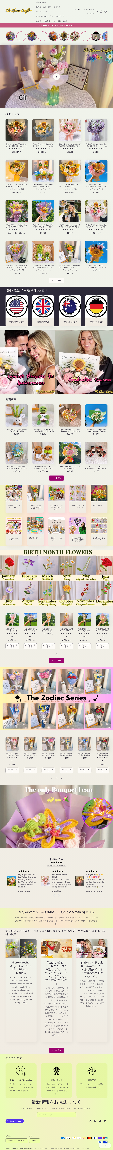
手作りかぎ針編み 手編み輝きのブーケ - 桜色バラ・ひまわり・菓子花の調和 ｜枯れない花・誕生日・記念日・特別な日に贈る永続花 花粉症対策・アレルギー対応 (16, 145)
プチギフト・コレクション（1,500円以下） (35, 507)
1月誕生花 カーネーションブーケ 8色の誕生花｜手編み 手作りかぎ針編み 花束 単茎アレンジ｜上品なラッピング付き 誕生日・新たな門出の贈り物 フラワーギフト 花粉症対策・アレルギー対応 (12, 630)
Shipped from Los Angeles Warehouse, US (16, 321)
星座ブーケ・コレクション (57, 539)
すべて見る (56, 280)
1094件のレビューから (56, 865)
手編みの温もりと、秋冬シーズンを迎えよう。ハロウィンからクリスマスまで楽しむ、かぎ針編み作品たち (56, 973)
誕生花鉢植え (34, 538)
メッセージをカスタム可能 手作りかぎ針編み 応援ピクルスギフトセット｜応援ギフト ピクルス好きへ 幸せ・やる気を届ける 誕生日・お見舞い (43, 266)
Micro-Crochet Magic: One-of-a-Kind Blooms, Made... (21, 967)
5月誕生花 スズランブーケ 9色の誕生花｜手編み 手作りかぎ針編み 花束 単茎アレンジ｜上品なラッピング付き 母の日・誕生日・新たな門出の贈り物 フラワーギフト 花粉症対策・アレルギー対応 (84, 630)
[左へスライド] (51, 654)
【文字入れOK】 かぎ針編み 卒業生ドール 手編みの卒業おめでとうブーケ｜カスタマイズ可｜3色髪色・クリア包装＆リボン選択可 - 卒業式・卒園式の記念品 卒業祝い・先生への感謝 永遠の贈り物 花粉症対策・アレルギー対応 (70, 226)
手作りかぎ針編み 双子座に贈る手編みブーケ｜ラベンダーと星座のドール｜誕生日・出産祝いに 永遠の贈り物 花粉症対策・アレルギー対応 (84, 754)
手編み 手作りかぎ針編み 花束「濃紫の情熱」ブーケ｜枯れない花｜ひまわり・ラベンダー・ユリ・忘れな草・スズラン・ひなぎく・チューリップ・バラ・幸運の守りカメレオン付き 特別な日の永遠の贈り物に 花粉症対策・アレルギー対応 (43, 226)
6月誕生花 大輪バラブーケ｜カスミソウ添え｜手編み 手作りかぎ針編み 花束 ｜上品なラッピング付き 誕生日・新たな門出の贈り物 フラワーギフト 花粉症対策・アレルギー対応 (102, 630)
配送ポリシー (75, 1148)
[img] (56, 862)
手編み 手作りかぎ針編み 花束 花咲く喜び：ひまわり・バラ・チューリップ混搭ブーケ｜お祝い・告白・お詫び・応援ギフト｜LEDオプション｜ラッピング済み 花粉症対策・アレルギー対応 (16, 185)
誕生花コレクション (99, 539)
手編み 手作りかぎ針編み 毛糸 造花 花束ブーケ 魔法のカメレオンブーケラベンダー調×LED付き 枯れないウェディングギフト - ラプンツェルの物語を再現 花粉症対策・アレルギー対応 (17, 266)
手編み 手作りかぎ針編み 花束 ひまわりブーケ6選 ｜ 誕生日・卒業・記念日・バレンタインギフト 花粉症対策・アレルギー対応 (96, 226)
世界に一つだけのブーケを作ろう (78, 506)
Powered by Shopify (30, 1148)
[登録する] (73, 1114)
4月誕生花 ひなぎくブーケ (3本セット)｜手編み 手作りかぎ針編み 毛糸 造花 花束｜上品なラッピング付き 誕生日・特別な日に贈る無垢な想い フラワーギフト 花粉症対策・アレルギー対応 (66, 630)
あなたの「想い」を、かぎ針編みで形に (78, 540)
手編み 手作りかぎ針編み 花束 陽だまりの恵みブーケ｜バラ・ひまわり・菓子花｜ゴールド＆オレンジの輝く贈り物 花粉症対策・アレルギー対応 (70, 185)
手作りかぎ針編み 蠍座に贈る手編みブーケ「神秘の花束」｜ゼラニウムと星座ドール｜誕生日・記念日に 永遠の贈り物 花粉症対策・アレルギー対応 (48, 754)
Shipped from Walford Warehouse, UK (43, 321)
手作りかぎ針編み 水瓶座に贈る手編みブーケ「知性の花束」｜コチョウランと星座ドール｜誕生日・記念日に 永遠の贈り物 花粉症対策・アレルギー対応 (66, 754)
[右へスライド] (61, 654)
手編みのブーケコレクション (14, 506)
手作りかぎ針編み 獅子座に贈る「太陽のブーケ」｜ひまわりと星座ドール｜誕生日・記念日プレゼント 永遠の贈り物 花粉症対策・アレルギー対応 (30, 754)
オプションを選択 (12, 646)
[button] (97, 11)
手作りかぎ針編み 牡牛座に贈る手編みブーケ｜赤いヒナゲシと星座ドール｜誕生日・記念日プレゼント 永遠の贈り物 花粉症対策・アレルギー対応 (102, 754)
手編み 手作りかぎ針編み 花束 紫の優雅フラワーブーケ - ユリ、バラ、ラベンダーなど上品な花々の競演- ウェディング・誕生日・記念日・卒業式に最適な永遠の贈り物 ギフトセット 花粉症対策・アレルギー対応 (96, 145)
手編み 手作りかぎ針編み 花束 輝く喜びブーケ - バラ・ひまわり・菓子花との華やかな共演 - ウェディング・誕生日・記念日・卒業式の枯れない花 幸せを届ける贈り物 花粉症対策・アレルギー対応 (43, 145)
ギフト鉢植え (97, 505)
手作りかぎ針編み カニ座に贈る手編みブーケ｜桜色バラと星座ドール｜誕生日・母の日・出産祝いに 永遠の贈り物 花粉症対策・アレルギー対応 (12, 754)
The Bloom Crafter (17, 1148)
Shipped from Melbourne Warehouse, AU (70, 321)
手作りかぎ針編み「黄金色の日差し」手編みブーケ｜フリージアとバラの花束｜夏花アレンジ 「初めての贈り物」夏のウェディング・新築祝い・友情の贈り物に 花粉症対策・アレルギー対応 (70, 266)
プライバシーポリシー (55, 1148)
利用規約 (66, 1148)
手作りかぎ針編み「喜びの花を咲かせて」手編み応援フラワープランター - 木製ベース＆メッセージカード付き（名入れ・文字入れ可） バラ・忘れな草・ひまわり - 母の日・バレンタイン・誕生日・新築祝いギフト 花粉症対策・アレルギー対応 (43, 185)
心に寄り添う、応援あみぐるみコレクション (57, 507)
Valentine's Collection (13, 539)
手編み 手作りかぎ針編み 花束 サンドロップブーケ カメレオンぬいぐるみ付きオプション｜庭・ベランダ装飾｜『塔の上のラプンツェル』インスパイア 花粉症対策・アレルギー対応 (16, 226)
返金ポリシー (43, 1148)
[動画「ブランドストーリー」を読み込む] (56, 76)
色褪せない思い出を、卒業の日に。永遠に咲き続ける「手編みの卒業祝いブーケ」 (92, 969)
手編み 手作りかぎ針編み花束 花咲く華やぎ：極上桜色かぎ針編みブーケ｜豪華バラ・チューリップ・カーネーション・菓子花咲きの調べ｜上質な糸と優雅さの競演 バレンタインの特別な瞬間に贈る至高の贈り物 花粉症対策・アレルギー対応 (70, 145)
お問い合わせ (85, 1148)
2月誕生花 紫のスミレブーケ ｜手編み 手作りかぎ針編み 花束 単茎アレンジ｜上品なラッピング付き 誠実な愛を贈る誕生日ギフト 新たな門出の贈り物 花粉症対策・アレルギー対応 (30, 630)
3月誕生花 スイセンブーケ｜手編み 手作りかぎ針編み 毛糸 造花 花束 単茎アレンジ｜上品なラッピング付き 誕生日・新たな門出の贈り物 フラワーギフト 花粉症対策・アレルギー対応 (48, 630)
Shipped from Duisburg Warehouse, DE (96, 321)
